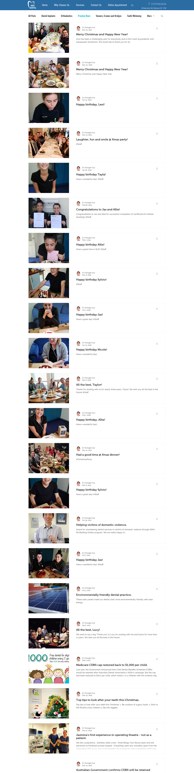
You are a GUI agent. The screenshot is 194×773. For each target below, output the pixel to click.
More (149, 15)
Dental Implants (48, 15)
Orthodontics (66, 15)
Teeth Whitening (134, 15)
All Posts (32, 15)
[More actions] (158, 28)
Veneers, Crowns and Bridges (108, 15)
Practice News (84, 15)
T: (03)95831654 (157, 4)
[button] (162, 16)
